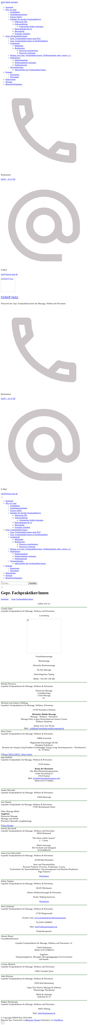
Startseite (9, 7)
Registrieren (20, 48)
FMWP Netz (9, 297)
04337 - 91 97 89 (8, 179)
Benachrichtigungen (14, 84)
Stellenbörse (15, 58)
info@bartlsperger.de (46, 1013)
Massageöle (19, 31)
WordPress (58, 1020)
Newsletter (14, 77)
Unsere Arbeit (16, 17)
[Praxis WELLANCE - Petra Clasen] (16, 754)
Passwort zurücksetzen (28, 50)
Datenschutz (11, 79)
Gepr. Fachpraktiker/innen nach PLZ (25, 38)
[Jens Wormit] (7, 825)
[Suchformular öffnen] (2, 581)
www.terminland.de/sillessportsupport (50, 918)
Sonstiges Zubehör (22, 34)
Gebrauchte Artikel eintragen (31, 26)
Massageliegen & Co (23, 29)
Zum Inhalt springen (9, 2)
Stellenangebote (21, 60)
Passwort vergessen (27, 53)
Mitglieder (19, 46)
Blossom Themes (33, 1020)
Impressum (14, 74)
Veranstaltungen (16, 67)
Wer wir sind (11, 9)
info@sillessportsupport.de (46, 927)
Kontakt (9, 72)
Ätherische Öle (21, 22)
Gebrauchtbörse (21, 24)
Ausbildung (15, 12)
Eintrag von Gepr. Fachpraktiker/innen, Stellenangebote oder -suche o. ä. (40, 55)
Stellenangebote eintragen (25, 62)
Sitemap (9, 82)
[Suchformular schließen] (2, 587)
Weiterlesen (44, 876)
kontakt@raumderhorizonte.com (46, 778)
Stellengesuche (21, 65)
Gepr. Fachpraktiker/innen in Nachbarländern (29, 41)
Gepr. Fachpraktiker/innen (16, 36)
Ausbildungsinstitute (18, 14)
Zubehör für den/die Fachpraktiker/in (25, 19)
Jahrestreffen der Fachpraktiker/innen (30, 70)
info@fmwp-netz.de (9, 274)
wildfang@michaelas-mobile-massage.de (47, 728)
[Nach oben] (2, 1022)
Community (15, 43)
